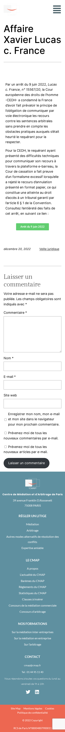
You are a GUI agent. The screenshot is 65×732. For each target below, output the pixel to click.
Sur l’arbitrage (32, 644)
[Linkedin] (37, 691)
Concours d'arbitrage (33, 611)
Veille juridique (49, 249)
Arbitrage (32, 530)
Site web (10, 395)
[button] (57, 9)
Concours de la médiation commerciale (33, 605)
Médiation (32, 524)
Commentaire (15, 312)
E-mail (10, 377)
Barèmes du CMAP (32, 581)
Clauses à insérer (32, 599)
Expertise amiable (32, 548)
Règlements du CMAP (32, 587)
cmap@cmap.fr (32, 665)
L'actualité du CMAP (32, 574)
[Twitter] (27, 691)
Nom (9, 358)
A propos (32, 568)
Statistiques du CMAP (32, 593)
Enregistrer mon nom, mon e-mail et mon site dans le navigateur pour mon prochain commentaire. (34, 419)
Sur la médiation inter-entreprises (32, 632)
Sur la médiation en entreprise (32, 638)
